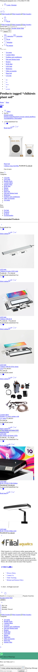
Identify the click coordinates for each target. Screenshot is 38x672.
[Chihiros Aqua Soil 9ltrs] (21, 146)
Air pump (9, 52)
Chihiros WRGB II (6, 319)
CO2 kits (8, 75)
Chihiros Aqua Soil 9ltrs (11, 166)
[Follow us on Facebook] (2, 567)
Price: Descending (16, 118)
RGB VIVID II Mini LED (8, 531)
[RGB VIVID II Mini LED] (9, 511)
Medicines (9, 69)
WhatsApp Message (31, 668)
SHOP (6, 86)
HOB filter (9, 64)
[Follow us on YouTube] (10, 567)
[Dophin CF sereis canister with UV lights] (9, 397)
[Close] (5, 172)
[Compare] (17, 128)
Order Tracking (11, 578)
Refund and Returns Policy (15, 580)
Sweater (14, 28)
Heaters (8, 62)
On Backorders (8, 215)
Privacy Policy (11, 573)
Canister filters (10, 55)
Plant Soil (9, 73)
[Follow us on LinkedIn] (8, 567)
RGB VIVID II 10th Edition (9, 483)
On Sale (6, 210)
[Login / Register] (5, 18)
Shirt (22, 28)
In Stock (6, 214)
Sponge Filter (8, 184)
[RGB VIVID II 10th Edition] (9, 463)
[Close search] (2, 604)
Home (2, 102)
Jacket (19, 28)
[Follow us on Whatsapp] (12, 567)
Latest (30, 116)
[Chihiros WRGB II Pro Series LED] (9, 347)
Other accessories (11, 71)
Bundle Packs (8, 181)
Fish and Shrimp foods (13, 59)
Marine (6, 188)
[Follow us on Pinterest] (5, 567)
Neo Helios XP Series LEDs (9, 435)
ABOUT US (7, 84)
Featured (6, 212)
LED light (9, 66)
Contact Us (10, 575)
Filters (2, 105)
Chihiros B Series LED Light (9, 271)
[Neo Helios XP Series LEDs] (9, 431)
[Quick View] (13, 128)
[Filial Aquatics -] (15, 14)
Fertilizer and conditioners (14, 57)
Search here (4, 26)
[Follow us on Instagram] (7, 567)
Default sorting (8, 115)
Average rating (23, 116)
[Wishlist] (6, 124)
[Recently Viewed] (5, 594)
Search (6, 31)
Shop (7, 102)
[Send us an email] (3, 567)
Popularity (16, 116)
